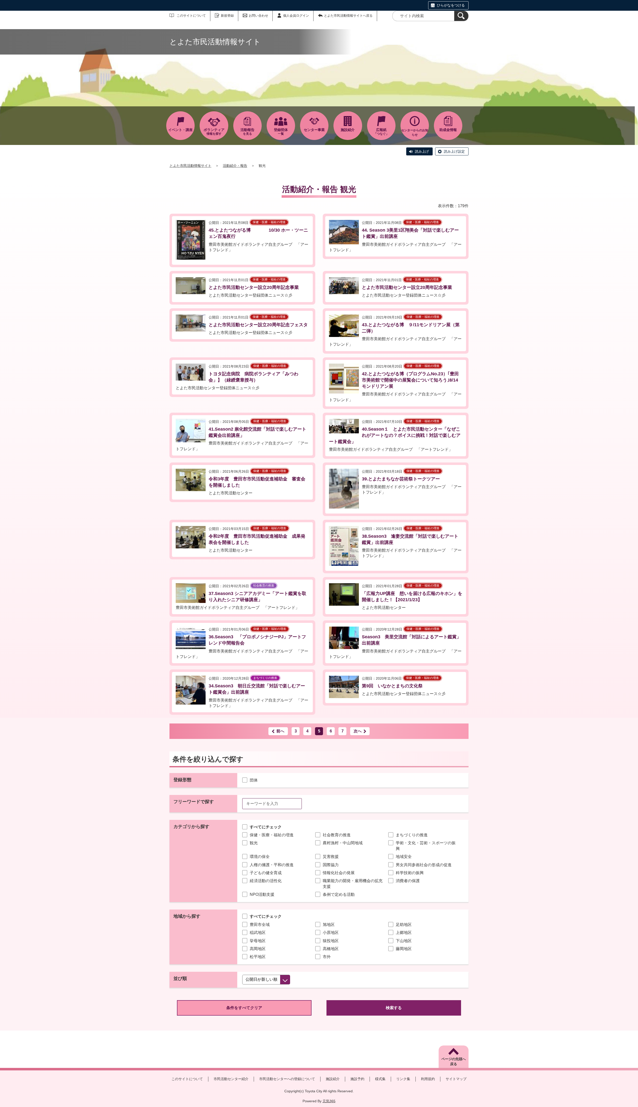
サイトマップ (456, 1079)
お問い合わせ (258, 15)
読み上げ (422, 151)
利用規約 (428, 1079)
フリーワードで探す (193, 801)
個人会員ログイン (296, 15)
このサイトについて (191, 15)
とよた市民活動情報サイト (190, 166)
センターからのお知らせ (414, 132)
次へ (358, 731)
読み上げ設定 (454, 151)
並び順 (180, 978)
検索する (394, 1008)
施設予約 (357, 1079)
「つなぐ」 (381, 131)
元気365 (328, 1101)
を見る (247, 131)
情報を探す (214, 131)
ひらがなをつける (451, 5)
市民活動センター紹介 (231, 1079)
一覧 (281, 131)
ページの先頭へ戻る (453, 1061)
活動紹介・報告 (235, 166)
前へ (280, 731)
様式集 (380, 1079)
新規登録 (227, 15)
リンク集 (403, 1079)
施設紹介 (333, 1079)
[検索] (461, 16)
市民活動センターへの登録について (287, 1079)
